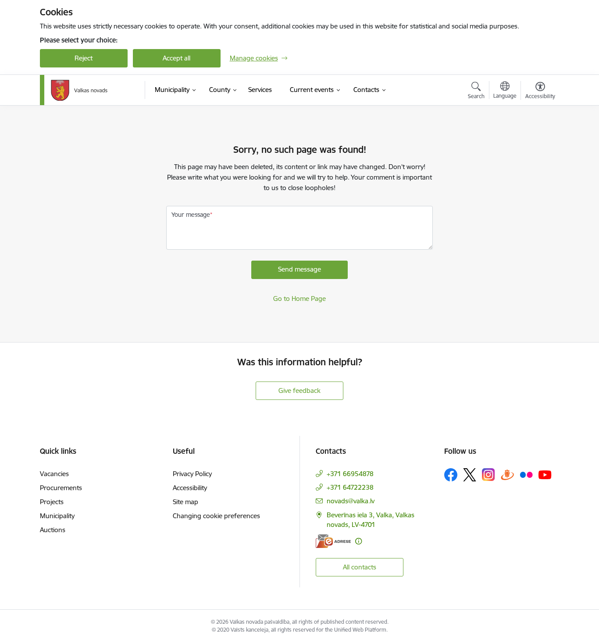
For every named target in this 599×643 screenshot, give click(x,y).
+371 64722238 (350, 487)
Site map (185, 502)
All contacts (359, 567)
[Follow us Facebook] (450, 474)
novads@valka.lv (350, 501)
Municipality (57, 516)
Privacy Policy (192, 474)
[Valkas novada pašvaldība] (79, 90)
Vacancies (54, 474)
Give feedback (299, 390)
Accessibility (190, 488)
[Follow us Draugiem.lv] (507, 474)
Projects (52, 502)
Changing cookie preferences (216, 516)
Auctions (52, 530)
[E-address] (333, 541)
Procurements (61, 488)
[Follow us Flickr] (526, 474)
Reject (84, 58)
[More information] (358, 541)
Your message (190, 215)
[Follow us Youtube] (545, 474)
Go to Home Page (299, 298)
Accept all (176, 58)
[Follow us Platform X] (469, 474)
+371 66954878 (350, 474)
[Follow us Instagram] (488, 474)
